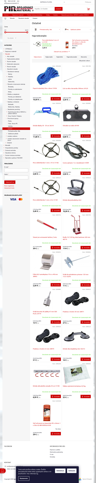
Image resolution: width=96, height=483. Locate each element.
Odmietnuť (60, 471)
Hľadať (58, 9)
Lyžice (10, 79)
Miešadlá (10, 104)
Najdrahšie (59, 57)
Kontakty (52, 457)
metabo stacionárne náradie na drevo (17, 139)
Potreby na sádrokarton (15, 89)
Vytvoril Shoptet (87, 479)
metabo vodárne (12, 136)
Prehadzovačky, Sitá (14, 131)
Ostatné (10, 128)
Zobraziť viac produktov (61, 51)
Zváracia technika (10, 150)
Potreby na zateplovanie (15, 99)
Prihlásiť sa (10, 182)
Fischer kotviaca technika (12, 155)
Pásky (10, 121)
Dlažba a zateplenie (13, 94)
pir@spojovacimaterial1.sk (15, 466)
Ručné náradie (11, 61)
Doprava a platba (46, 2)
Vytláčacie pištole (13, 133)
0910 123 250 (11, 469)
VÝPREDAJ (8, 49)
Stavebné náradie (12, 69)
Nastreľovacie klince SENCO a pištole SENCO (17, 112)
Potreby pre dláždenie (14, 97)
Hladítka (10, 76)
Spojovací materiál (10, 51)
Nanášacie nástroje (13, 71)
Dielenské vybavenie (13, 64)
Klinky (10, 92)
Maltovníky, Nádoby (14, 107)
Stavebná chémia (10, 153)
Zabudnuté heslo (9, 188)
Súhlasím (71, 471)
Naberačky (11, 81)
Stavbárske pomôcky (14, 109)
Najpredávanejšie (72, 57)
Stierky (10, 74)
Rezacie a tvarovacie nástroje (16, 84)
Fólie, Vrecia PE (12, 123)
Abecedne (84, 57)
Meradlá (7, 145)
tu (37, 473)
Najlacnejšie (49, 57)
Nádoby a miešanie (13, 102)
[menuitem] (6, 14)
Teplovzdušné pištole (13, 59)
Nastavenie (24, 478)
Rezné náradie (11, 66)
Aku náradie (10, 56)
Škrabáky (11, 86)
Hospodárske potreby (11, 148)
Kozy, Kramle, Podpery (15, 116)
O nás (51, 454)
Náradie (7, 54)
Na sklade (12, 38)
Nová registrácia (9, 186)
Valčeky (10, 126)
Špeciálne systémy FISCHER (13, 158)
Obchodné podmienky (56, 452)
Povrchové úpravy (13, 118)
